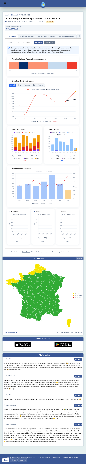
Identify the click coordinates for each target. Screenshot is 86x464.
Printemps (27, 85)
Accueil (7, 15)
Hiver (19, 85)
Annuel (12, 85)
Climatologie (14, 15)
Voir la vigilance (10, 332)
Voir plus (77, 359)
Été (34, 85)
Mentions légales (74, 457)
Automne (40, 85)
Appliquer (38, 42)
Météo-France (26, 252)
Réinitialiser (49, 42)
